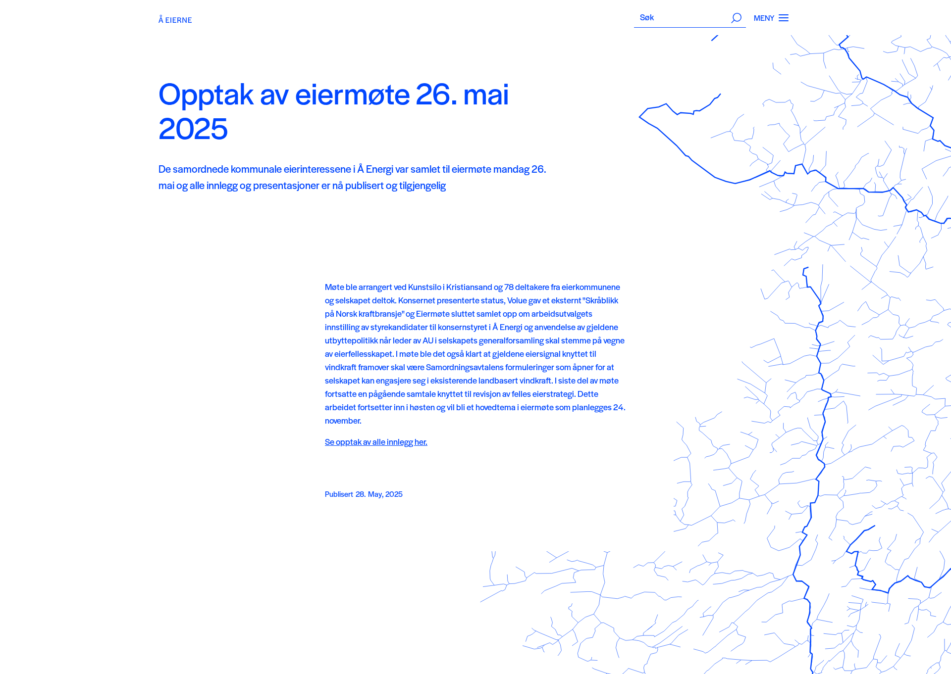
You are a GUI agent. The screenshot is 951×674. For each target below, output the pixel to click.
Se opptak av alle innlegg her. (376, 441)
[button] (783, 17)
